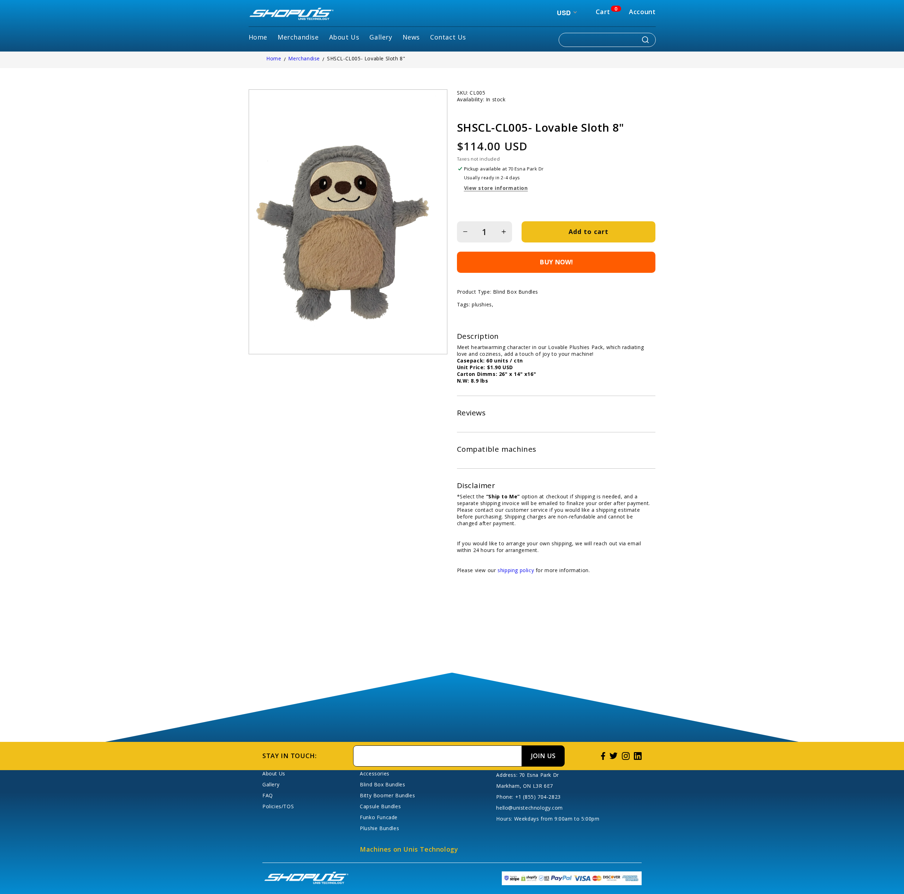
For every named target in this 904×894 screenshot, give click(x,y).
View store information (496, 188)
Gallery (380, 37)
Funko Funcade (379, 817)
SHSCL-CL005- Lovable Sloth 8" (366, 58)
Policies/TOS (278, 806)
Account (642, 11)
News (411, 37)
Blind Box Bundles (382, 784)
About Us (344, 37)
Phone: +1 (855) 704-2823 (528, 796)
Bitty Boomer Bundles (387, 795)
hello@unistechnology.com (529, 807)
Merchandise (298, 37)
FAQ (267, 795)
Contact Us (448, 37)
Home (258, 37)
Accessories (374, 773)
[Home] (291, 14)
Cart (603, 11)
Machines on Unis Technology (409, 849)
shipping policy (516, 570)
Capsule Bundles (380, 806)
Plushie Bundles (379, 828)
